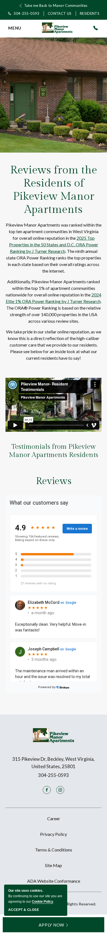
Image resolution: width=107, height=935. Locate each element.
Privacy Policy (53, 834)
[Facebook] (47, 790)
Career (53, 818)
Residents (90, 13)
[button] (53, 924)
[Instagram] (60, 790)
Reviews (53, 481)
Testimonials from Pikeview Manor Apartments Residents (53, 451)
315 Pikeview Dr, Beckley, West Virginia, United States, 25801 (53, 762)
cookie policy (42, 901)
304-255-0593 (26, 13)
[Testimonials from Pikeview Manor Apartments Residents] (53, 405)
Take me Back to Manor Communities (55, 5)
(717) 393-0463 (95, 28)
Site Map (53, 865)
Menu (14, 28)
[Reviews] (53, 599)
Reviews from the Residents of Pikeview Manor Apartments (53, 190)
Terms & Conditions (53, 849)
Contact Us (60, 13)
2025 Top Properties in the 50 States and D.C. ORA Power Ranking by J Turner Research (53, 244)
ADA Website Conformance (53, 880)
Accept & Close (23, 910)
